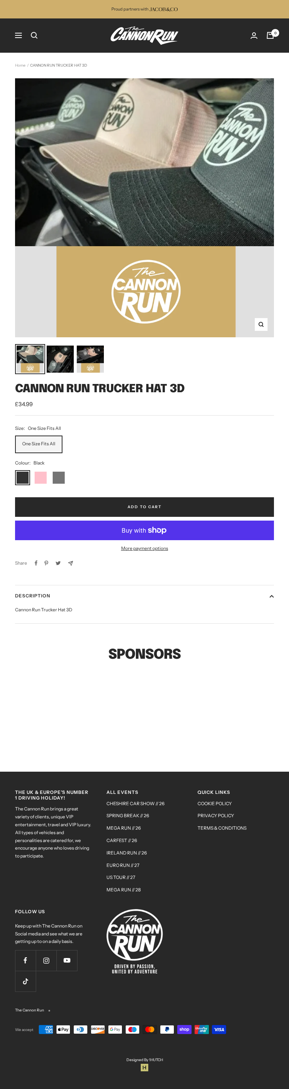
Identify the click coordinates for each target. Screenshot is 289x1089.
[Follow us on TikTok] (25, 981)
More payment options (144, 548)
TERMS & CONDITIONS (222, 828)
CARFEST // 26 (121, 840)
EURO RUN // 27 (122, 865)
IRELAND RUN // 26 (126, 853)
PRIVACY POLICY (216, 815)
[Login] (254, 35)
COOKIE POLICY (215, 803)
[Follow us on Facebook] (25, 960)
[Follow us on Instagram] (46, 960)
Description (32, 596)
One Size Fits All (38, 443)
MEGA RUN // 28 (123, 890)
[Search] (34, 35)
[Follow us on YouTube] (66, 960)
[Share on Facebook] (36, 563)
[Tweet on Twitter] (58, 563)
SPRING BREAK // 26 (127, 815)
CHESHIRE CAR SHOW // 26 (135, 803)
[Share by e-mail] (70, 563)
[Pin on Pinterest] (46, 563)
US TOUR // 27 (120, 877)
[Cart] (270, 35)
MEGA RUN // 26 (123, 828)
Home (20, 65)
